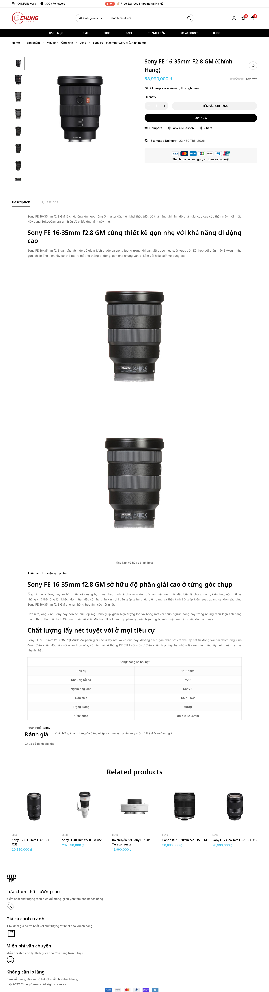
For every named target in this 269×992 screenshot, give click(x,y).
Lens (83, 42)
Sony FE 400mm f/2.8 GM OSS (82, 840)
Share (208, 128)
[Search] (189, 18)
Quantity (150, 97)
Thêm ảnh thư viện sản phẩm (47, 573)
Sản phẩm (33, 42)
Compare (155, 128)
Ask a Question (183, 128)
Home (16, 42)
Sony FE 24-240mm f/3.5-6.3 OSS (234, 840)
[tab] (21, 202)
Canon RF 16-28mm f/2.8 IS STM (184, 840)
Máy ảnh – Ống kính (60, 42)
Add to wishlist (253, 65)
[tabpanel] (134, 482)
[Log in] (234, 18)
